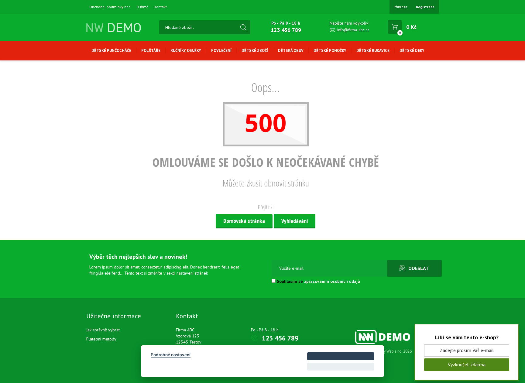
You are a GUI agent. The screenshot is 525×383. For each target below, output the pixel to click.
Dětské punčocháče (111, 50)
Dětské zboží (255, 50)
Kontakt (160, 7)
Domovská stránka (244, 220)
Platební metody (101, 339)
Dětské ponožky (330, 50)
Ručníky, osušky (185, 50)
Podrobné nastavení (170, 354)
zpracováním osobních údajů (332, 281)
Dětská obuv (291, 50)
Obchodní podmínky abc (109, 7)
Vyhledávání (294, 220)
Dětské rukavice (372, 50)
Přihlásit (400, 7)
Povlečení (221, 50)
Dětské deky (412, 50)
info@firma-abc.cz (353, 29)
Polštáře (150, 50)
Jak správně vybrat (103, 330)
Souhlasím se (318, 281)
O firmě (142, 7)
